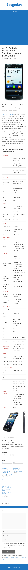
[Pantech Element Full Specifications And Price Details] (18, 465)
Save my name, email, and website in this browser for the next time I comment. (14, 545)
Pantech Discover (7, 114)
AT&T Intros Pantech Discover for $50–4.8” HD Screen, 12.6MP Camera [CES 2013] (7, 471)
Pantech (6, 503)
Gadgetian (14, 5)
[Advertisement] (14, 28)
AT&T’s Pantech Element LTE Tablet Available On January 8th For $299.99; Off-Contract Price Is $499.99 (7, 489)
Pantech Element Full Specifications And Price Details (17, 470)
